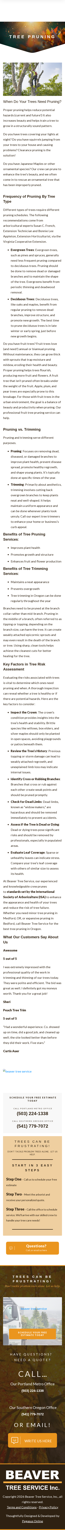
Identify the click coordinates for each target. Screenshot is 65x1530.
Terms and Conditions (22, 1507)
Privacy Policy (48, 1507)
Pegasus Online (32, 1521)
